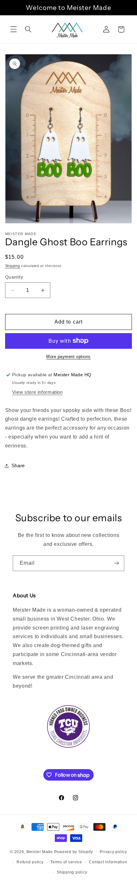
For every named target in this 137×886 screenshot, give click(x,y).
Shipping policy (72, 872)
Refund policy (30, 862)
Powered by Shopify (73, 852)
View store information (37, 392)
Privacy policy (113, 852)
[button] (13, 29)
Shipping (12, 266)
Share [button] (18, 465)
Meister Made (39, 852)
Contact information (108, 862)
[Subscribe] (116, 563)
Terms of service (66, 862)
